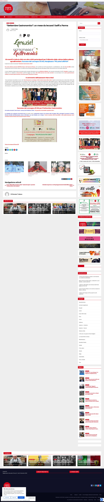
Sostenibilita (81, 356)
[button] (98, 16)
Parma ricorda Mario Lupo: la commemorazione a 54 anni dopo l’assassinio (63, 210)
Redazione (63, 212)
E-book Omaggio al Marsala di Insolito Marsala (90, 494)
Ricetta (80, 351)
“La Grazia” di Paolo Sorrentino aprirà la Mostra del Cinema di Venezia (91, 422)
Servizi (95, 499)
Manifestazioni (82, 339)
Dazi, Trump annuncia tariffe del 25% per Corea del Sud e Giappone (92, 380)
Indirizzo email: (82, 37)
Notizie (80, 345)
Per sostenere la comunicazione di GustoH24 (75, 499)
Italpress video (82, 330)
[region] (14, 493)
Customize (7, 497)
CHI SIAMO (9, 16)
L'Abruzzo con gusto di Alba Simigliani (87, 333)
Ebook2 (80, 308)
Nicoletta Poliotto (82, 342)
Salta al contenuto (4, 0)
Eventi (80, 310)
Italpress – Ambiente (83, 325)
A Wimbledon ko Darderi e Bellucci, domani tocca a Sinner (92, 401)
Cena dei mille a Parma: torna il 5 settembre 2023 (12, 172)
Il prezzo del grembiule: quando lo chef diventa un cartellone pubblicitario (15, 210)
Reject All (14, 497)
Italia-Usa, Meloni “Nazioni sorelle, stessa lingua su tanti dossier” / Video (91, 429)
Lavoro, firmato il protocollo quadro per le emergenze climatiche (91, 436)
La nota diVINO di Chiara (84, 336)
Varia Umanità (82, 359)
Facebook (81, 266)
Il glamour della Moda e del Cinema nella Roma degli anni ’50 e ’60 (38, 210)
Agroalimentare (82, 302)
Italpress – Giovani (83, 328)
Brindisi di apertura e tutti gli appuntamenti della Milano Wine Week (58, 185)
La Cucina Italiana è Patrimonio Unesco (57, 16)
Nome (80, 30)
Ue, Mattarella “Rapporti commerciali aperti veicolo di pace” (91, 387)
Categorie (76, 494)
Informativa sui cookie (26, 500)
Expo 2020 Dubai (82, 313)
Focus (6, 207)
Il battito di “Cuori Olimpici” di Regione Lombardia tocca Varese (91, 373)
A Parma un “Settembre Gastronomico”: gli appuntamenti (60, 172)
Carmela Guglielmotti (83, 305)
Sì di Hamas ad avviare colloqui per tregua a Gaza (92, 394)
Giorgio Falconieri (16, 212)
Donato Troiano (15, 29)
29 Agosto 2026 (9, 464)
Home (71, 494)
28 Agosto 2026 (83, 464)
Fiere (80, 316)
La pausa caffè (74, 471)
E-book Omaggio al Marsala (22, 16)
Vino (80, 362)
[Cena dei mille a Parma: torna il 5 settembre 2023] (16, 166)
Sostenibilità (99, 499)
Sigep (80, 353)
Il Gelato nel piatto (42, 471)
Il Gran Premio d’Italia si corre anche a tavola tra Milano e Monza (88, 462)
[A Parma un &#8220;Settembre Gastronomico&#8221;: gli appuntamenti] (62, 166)
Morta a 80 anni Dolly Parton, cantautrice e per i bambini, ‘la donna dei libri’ (38, 462)
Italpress (81, 322)
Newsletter (34, 16)
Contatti (42, 16)
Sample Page (90, 499)
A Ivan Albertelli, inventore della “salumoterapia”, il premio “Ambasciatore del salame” (20, 185)
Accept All (21, 497)
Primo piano (81, 348)
